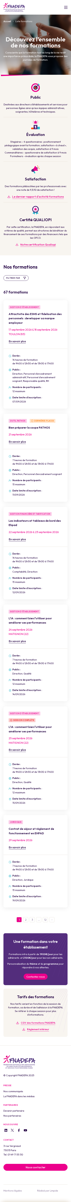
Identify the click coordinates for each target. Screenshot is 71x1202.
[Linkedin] (5, 1131)
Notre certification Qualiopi (38, 244)
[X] (12, 1131)
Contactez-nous (35, 976)
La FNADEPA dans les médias (19, 1096)
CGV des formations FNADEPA (38, 1022)
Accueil (7, 21)
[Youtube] (25, 1131)
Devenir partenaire (13, 1110)
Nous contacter (35, 1167)
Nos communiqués (13, 1091)
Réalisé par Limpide (47, 1190)
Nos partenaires (12, 1115)
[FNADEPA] (14, 7)
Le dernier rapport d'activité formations (38, 196)
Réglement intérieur (38, 1029)
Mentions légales (12, 1190)
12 (45, 919)
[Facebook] (19, 1131)
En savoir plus (17, 341)
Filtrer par (13, 278)
